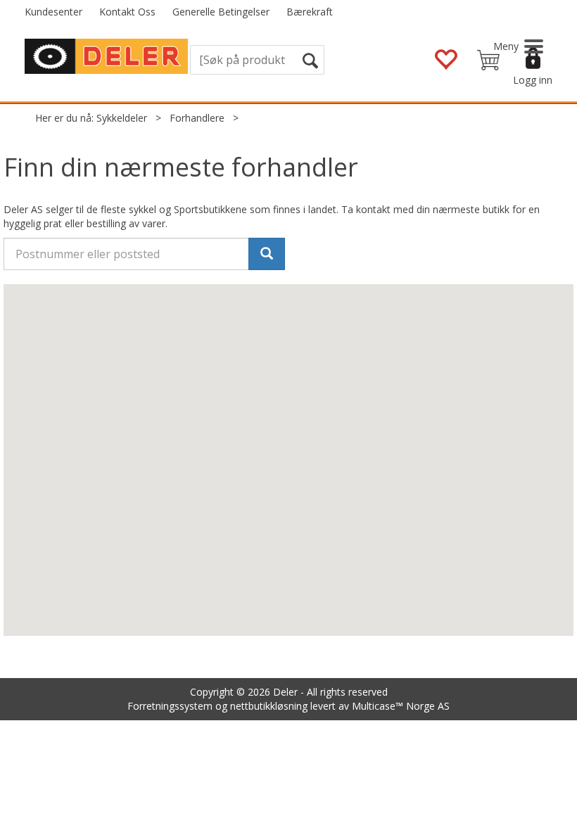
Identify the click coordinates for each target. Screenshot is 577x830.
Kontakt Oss (127, 11)
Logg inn (532, 80)
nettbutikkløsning (268, 706)
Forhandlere (197, 117)
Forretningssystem (170, 706)
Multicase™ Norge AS (401, 706)
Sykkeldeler (121, 117)
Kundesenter (53, 11)
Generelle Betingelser (221, 11)
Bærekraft (309, 11)
